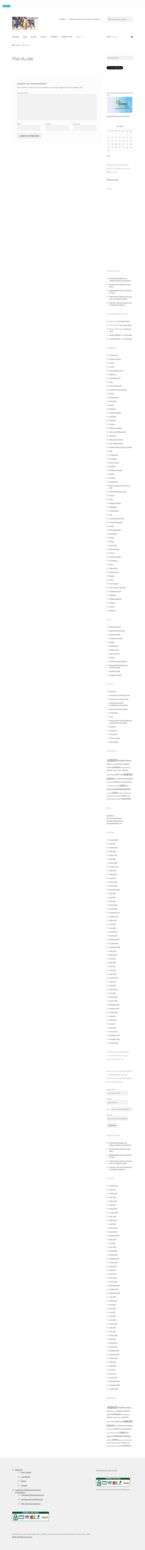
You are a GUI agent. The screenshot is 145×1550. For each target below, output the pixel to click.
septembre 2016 (114, 947)
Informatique (114, 511)
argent (112, 760)
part (108, 785)
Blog (25, 37)
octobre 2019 (113, 867)
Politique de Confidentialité (32, 1499)
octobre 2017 (113, 916)
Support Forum (114, 654)
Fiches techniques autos (117, 492)
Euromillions (113, 482)
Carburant (112, 417)
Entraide (112, 478)
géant (116, 778)
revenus (127, 789)
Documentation (114, 634)
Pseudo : (109, 1115)
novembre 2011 (114, 1008)
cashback (126, 764)
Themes (112, 657)
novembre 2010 (114, 1039)
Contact (43, 37)
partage (111, 785)
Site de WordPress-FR (114, 823)
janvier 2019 (113, 886)
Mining (111, 541)
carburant (119, 764)
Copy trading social (116, 443)
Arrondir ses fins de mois (118, 390)
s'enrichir (109, 793)
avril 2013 (112, 985)
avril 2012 (112, 993)
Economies (113, 459)
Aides (111, 382)
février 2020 (113, 863)
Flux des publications (114, 818)
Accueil (33, 37)
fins (117, 774)
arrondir (120, 760)
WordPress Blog (114, 671)
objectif (121, 782)
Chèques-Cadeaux (115, 428)
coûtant (110, 770)
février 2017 (113, 932)
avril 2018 (112, 901)
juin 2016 (112, 959)
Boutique (62, 19)
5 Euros (111, 363)
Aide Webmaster (115, 378)
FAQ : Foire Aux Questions (30, 1504)
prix (127, 786)
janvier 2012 (113, 1001)
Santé (111, 580)
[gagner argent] (120, 179)
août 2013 (112, 982)
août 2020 (112, 851)
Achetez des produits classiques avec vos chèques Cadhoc (120, 298)
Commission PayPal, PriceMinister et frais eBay (118, 704)
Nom (19, 124)
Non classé (113, 545)
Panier (23, 1481)
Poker (111, 564)
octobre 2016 (113, 943)
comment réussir (125, 767)
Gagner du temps (115, 503)
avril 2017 (112, 924)
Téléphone (112, 595)
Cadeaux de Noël (115, 413)
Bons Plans (113, 401)
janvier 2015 (113, 978)
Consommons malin (116, 440)
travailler (109, 799)
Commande (25, 1477)
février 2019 (113, 882)
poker (122, 785)
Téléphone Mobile (115, 599)
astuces (127, 760)
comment (116, 767)
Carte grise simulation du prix (119, 695)
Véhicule (112, 610)
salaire (115, 792)
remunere (118, 789)
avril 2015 (112, 970)
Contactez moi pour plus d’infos (118, 116)
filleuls (114, 774)
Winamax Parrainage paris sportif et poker (118, 666)
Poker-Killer (113, 568)
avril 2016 (112, 962)
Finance (112, 495)
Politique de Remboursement (32, 1495)
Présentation (113, 572)
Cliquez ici (6, 6)
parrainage (127, 782)
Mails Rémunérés (115, 530)
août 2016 (112, 951)
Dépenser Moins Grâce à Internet (120, 447)
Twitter (111, 607)
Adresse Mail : (112, 1090)
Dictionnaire (113, 713)
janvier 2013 (113, 989)
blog (108, 764)
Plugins (111, 642)
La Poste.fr (113, 730)
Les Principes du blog (116, 518)
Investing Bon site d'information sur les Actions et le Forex (120, 721)
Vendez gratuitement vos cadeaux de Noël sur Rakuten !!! (120, 279)
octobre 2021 (113, 840)
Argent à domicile (115, 386)
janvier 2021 (113, 847)
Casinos (112, 424)
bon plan (112, 764)
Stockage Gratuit (115, 591)
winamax (118, 799)
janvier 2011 (113, 1031)
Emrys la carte (114, 463)
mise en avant (110, 782)
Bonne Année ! (114, 397)
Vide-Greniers (114, 742)
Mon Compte (26, 1472)
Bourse (111, 405)
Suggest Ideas (114, 650)
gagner (128, 774)
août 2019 (112, 870)
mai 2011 (112, 1024)
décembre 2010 (114, 1035)
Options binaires (115, 557)
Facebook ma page (115, 638)
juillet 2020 (113, 855)
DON (110, 451)
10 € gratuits (113, 355)
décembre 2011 (114, 1005)
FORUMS (54, 37)
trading (123, 796)
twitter (114, 799)
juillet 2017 (113, 920)
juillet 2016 (113, 955)
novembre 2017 (114, 913)
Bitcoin (111, 394)
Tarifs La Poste (114, 738)
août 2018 (112, 893)
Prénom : (110, 1099)
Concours (112, 436)
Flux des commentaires (115, 821)
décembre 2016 (114, 939)
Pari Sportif (113, 561)
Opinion (112, 553)
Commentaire (23, 93)
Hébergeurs (113, 507)
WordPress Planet (115, 675)
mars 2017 (112, 928)
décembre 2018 (114, 890)
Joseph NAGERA (114, 335)
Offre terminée (114, 549)
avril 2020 (112, 859)
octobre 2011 (113, 1012)
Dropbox (109, 774)
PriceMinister (113, 646)
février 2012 (113, 997)
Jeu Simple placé (123, 321)
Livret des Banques (115, 522)
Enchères (112, 466)
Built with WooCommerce (22, 1537)
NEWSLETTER (66, 37)
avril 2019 (112, 878)
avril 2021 (112, 844)
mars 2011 (112, 1028)
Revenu (111, 576)
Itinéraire (112, 727)
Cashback (112, 420)
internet (121, 778)
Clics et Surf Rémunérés (117, 432)
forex (121, 774)
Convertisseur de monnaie (118, 709)
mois (116, 781)
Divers (78, 37)
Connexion (110, 816)
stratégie (117, 796)
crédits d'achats (117, 770)
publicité (110, 789)
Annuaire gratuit (115, 627)
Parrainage (128, 335)
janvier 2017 (113, 936)
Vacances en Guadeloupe (118, 661)
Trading (112, 603)
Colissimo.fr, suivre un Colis (119, 699)
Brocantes (112, 691)
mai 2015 (112, 966)
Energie (111, 474)
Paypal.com (113, 734)
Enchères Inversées (115, 470)
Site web (76, 124)
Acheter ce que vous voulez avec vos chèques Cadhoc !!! (120, 304)
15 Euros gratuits (115, 359)
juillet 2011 (113, 1020)
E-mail (48, 124)
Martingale (113, 534)
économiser (126, 798)
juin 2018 (112, 897)
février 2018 (113, 905)
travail (128, 796)
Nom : (108, 1109)
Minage (111, 538)
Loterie (111, 526)
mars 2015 (112, 974)
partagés (116, 785)
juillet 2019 (113, 874)
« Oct (108, 156)
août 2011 (112, 1016)
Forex (111, 499)
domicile (125, 770)
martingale (128, 778)
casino (109, 767)
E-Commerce (113, 455)
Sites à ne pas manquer (117, 587)
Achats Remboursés (116, 371)
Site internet (113, 584)
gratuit (110, 778)
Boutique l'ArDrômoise (117, 631)
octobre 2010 (113, 1043)
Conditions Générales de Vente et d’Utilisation (84, 19)
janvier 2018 (113, 909)
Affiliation (112, 374)
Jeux (110, 515)
